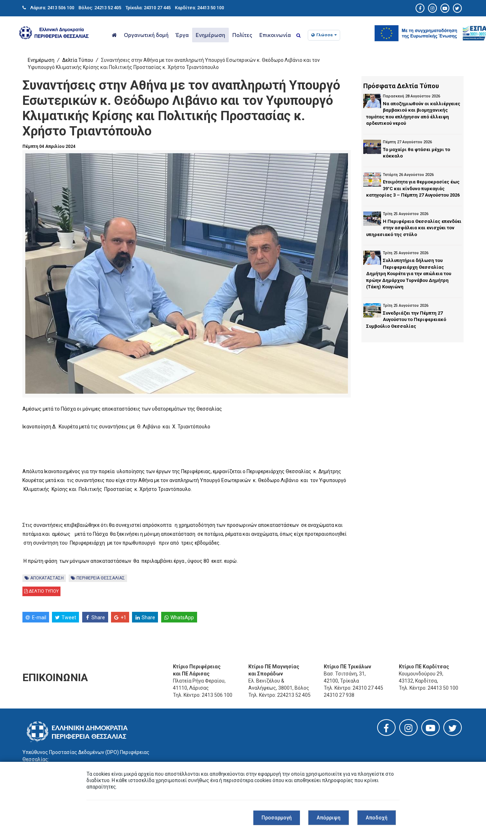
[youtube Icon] (445, 8)
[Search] (298, 35)
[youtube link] (430, 729)
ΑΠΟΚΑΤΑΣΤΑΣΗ (46, 578)
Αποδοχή (376, 817)
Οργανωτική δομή (146, 35)
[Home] (114, 35)
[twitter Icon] (457, 8)
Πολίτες (242, 35)
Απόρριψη (328, 817)
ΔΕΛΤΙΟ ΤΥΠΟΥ (43, 591)
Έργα (182, 35)
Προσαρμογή (277, 817)
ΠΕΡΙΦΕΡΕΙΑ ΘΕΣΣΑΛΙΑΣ (100, 578)
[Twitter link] (452, 730)
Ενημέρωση (210, 35)
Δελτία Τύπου (77, 60)
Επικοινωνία (275, 35)
